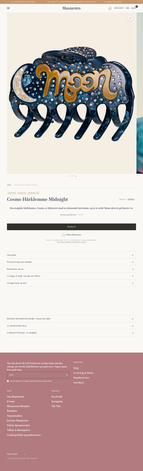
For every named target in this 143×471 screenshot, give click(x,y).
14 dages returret (113, 2)
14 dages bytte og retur (17, 283)
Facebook (56, 396)
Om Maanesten (15, 396)
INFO (9, 391)
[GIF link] (110, 8)
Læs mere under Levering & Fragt (71, 242)
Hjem (9, 185)
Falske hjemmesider (18, 425)
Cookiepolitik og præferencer (24, 434)
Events (11, 401)
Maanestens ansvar (15, 269)
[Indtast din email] (66, 375)
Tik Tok (55, 406)
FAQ (76, 368)
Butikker (12, 410)
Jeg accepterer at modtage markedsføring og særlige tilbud (31, 381)
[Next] (76, 176)
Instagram (57, 401)
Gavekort (79, 382)
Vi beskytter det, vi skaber (21, 333)
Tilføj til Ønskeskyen (73, 235)
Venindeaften (14, 415)
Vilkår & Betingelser (18, 430)
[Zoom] (130, 18)
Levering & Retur (84, 372)
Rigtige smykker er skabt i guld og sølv (29, 319)
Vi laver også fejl (17, 326)
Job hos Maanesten (17, 420)
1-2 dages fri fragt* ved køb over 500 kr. (24, 276)
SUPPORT (78, 362)
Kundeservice (81, 377)
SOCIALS (55, 391)
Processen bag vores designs (19, 262)
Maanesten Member (18, 406)
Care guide (11, 255)
